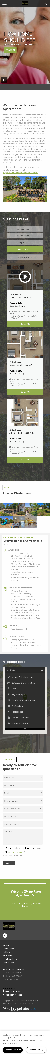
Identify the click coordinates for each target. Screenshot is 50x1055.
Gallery (6, 952)
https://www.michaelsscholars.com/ (20, 172)
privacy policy (16, 852)
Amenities (8, 955)
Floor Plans (8, 948)
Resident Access (13, 995)
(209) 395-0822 (45, 3)
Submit (8, 863)
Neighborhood (10, 959)
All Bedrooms (23, 229)
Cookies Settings (36, 1050)
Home (6, 945)
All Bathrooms (23, 236)
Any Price (23, 242)
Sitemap (29, 1003)
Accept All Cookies (13, 1050)
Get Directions (12, 991)
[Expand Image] (6, 509)
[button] (25, 677)
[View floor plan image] (25, 276)
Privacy (21, 1003)
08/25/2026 (23, 249)
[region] (25, 1043)
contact (10, 49)
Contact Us (25, 324)
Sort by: (23, 257)
